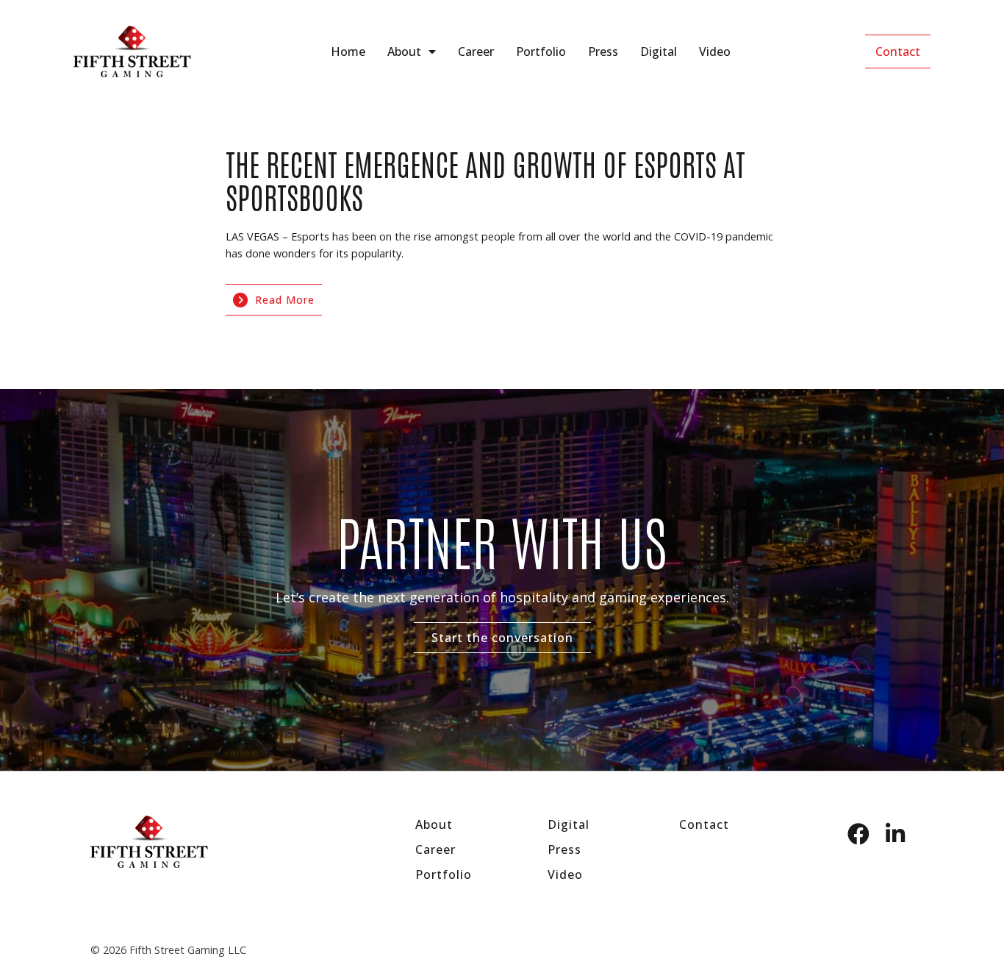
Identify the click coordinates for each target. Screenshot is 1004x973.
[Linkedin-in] (895, 834)
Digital (658, 51)
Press (603, 51)
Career (476, 51)
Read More (285, 300)
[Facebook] (858, 834)
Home (348, 51)
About (404, 51)
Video (715, 51)
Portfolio (541, 51)
